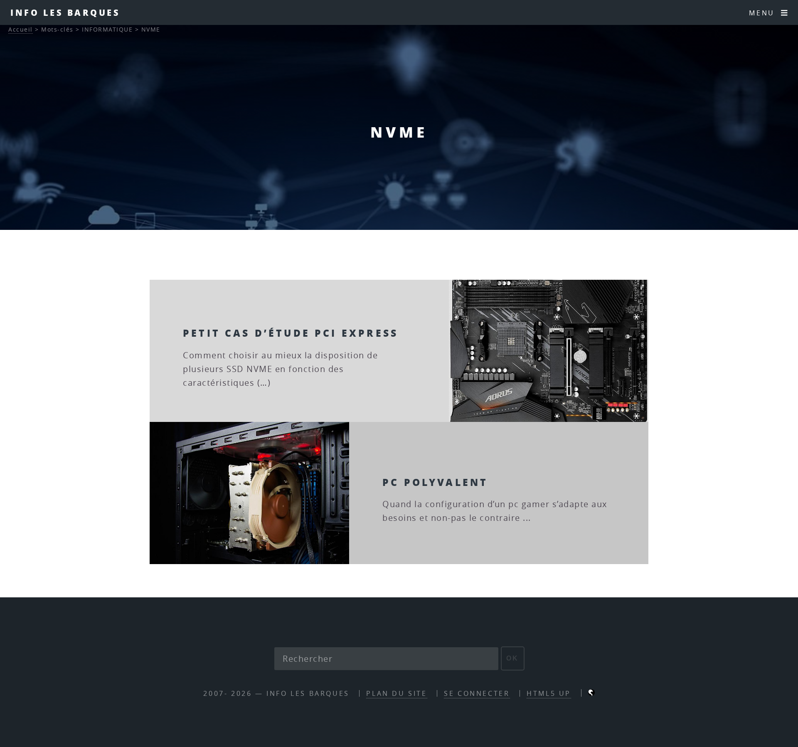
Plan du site (396, 693)
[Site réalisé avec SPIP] (591, 693)
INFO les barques (65, 12)
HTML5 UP (549, 693)
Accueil (20, 29)
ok (512, 658)
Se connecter (477, 693)
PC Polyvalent (435, 482)
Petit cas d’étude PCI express (290, 333)
